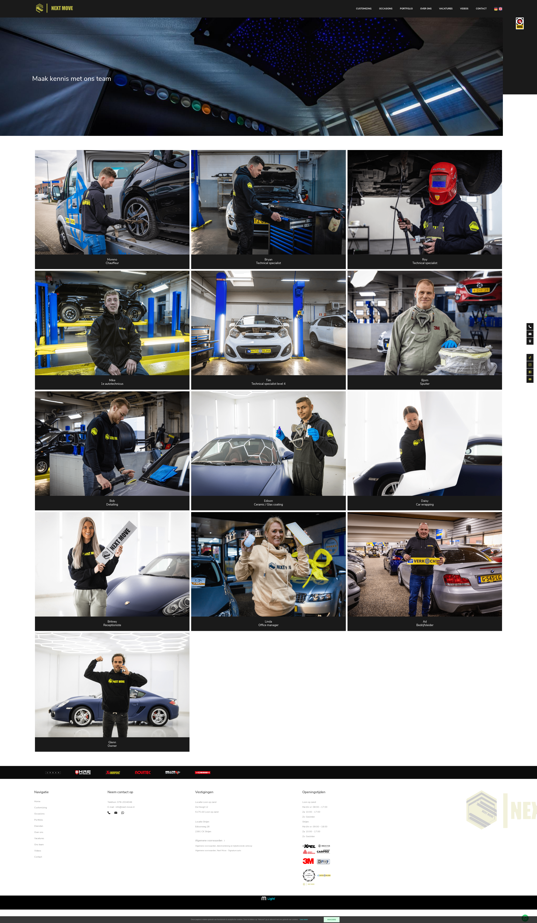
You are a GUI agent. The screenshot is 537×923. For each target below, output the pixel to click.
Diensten (38, 826)
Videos (464, 9)
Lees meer (304, 919)
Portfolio (406, 9)
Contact (481, 9)
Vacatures (446, 9)
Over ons (426, 9)
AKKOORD (331, 920)
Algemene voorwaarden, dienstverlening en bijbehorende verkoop (223, 846)
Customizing (364, 9)
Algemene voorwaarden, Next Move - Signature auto (218, 850)
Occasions (385, 9)
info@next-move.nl (125, 807)
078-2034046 (124, 802)
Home (37, 801)
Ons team (39, 844)
